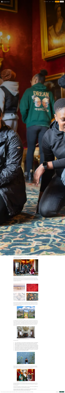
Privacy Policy (25, 205)
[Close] (45, 186)
